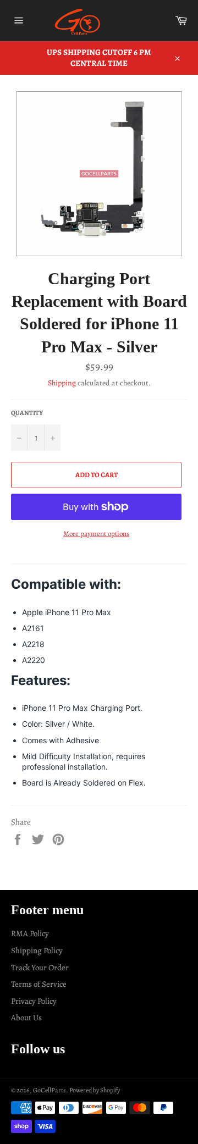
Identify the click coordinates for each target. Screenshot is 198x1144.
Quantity (27, 412)
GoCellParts (49, 1090)
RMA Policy (30, 933)
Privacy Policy (34, 1001)
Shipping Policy (37, 950)
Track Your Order (40, 967)
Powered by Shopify (94, 1090)
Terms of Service (39, 984)
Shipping (62, 383)
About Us (26, 1017)
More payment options (96, 533)
